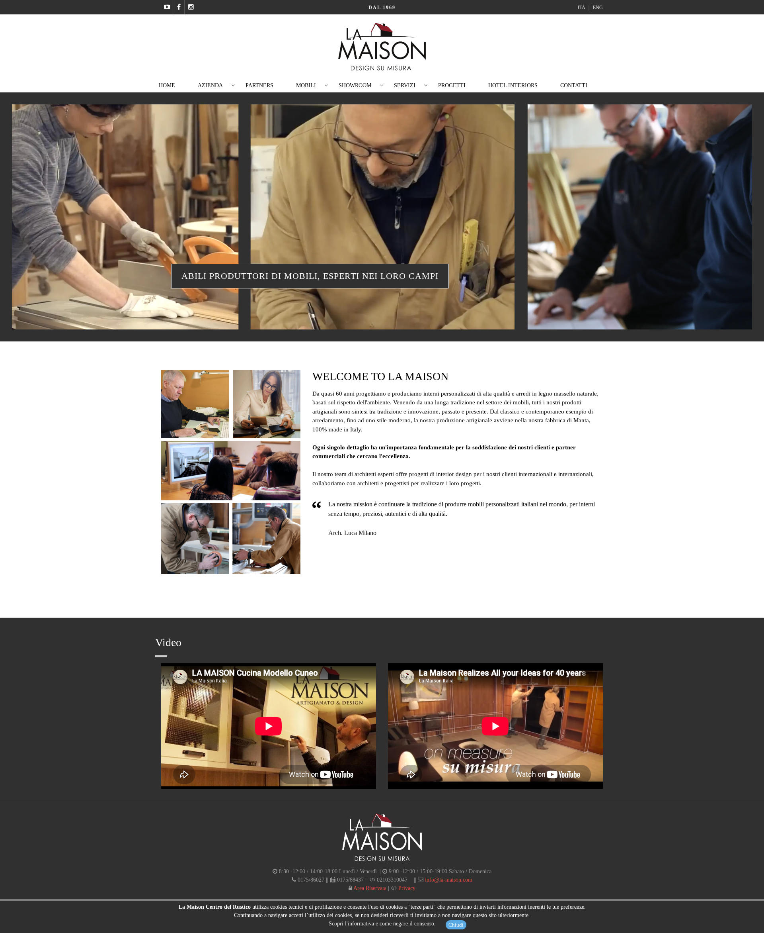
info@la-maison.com (448, 880)
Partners (259, 85)
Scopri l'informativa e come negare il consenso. (382, 924)
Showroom (355, 85)
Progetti (452, 85)
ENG (598, 7)
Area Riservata (369, 888)
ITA (582, 7)
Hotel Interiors (513, 85)
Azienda (210, 85)
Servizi (404, 85)
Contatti (573, 85)
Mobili (306, 85)
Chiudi (456, 925)
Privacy (406, 888)
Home (167, 85)
